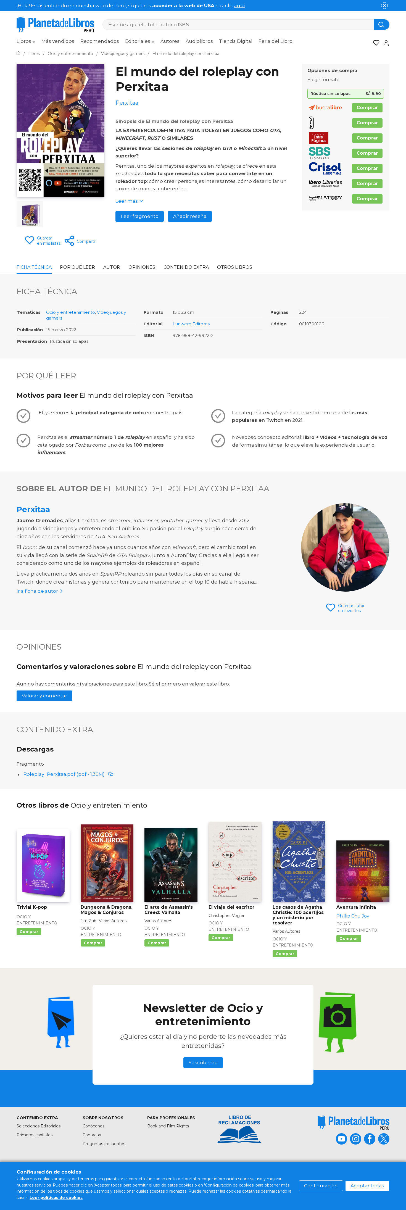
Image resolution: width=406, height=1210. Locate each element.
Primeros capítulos (34, 1134)
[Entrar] (384, 43)
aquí (239, 5)
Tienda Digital (235, 41)
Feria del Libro (275, 41)
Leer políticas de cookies (56, 1197)
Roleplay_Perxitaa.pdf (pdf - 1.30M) (64, 774)
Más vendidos (57, 41)
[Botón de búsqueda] (381, 24)
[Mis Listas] (374, 43)
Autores (170, 41)
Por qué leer (77, 267)
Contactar (92, 1134)
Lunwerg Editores (191, 323)
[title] (353, 1123)
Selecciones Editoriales (38, 1126)
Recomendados (99, 41)
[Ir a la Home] (18, 53)
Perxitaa (33, 509)
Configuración (321, 1185)
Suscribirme (203, 1062)
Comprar (367, 107)
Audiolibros (199, 41)
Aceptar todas (367, 1185)
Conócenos (93, 1126)
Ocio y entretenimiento (70, 312)
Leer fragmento (140, 216)
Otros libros (234, 267)
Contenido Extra (186, 267)
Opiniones (141, 267)
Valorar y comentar (44, 695)
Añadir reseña (190, 216)
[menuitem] (26, 43)
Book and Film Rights (168, 1126)
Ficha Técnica (34, 267)
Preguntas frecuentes (104, 1143)
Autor (111, 267)
